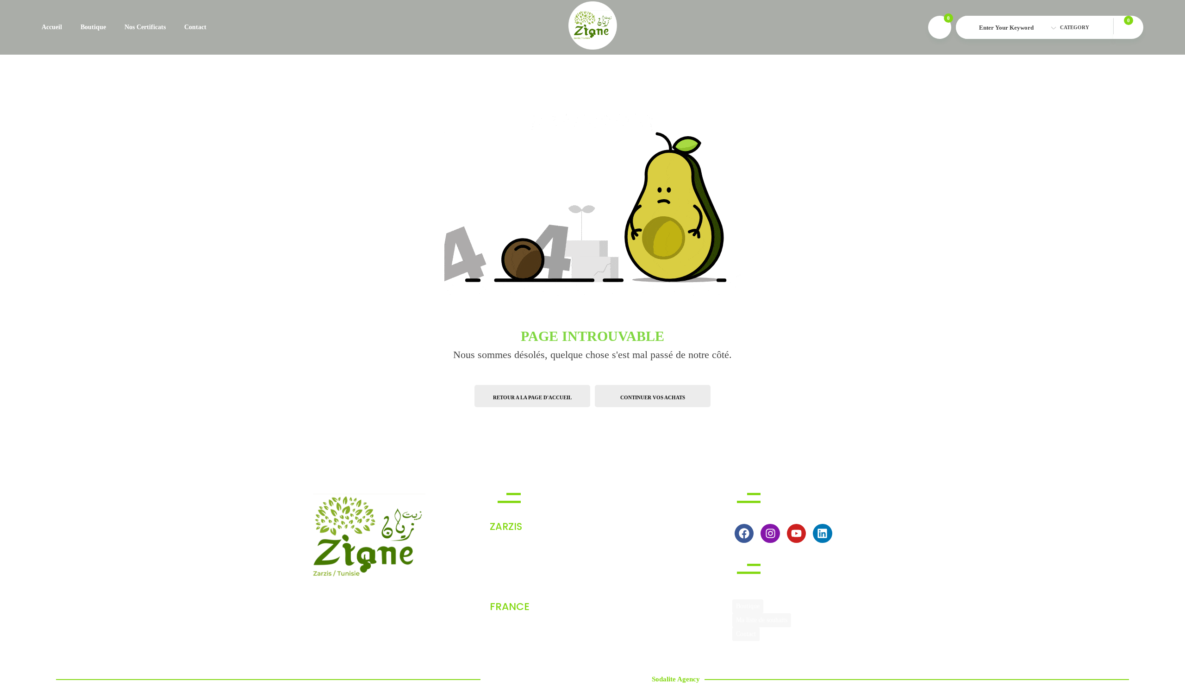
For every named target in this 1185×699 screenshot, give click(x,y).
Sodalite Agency (676, 679)
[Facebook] (744, 533)
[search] (967, 28)
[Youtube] (796, 533)
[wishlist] (939, 27)
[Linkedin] (822, 533)
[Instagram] (770, 533)
